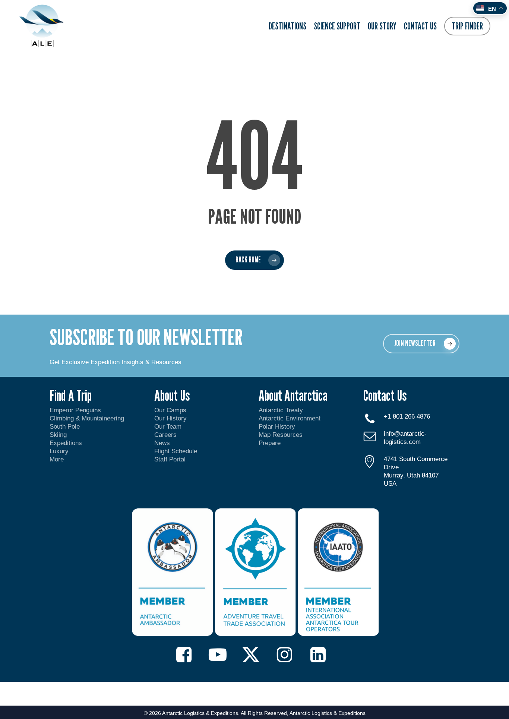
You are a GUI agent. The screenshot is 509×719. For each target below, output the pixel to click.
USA (390, 483)
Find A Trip (71, 395)
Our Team (167, 426)
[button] (421, 343)
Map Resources (281, 434)
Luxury (59, 451)
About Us (172, 395)
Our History (170, 418)
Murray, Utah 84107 (411, 475)
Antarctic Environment (289, 418)
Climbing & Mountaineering (87, 418)
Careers (165, 434)
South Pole (65, 426)
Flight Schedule (175, 451)
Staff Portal (170, 459)
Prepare (270, 443)
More (57, 459)
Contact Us (385, 395)
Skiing (58, 434)
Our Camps (170, 410)
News (162, 443)
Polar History (277, 426)
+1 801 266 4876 (407, 416)
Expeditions (67, 443)
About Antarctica (293, 395)
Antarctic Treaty (281, 410)
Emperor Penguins (75, 410)
